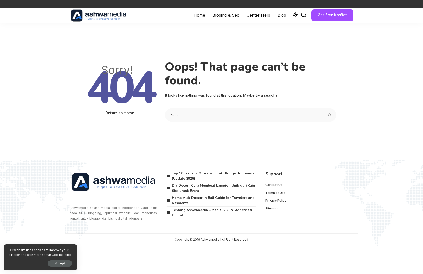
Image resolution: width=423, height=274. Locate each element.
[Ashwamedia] (99, 15)
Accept (60, 263)
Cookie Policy (61, 255)
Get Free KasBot (332, 15)
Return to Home (120, 112)
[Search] (303, 15)
